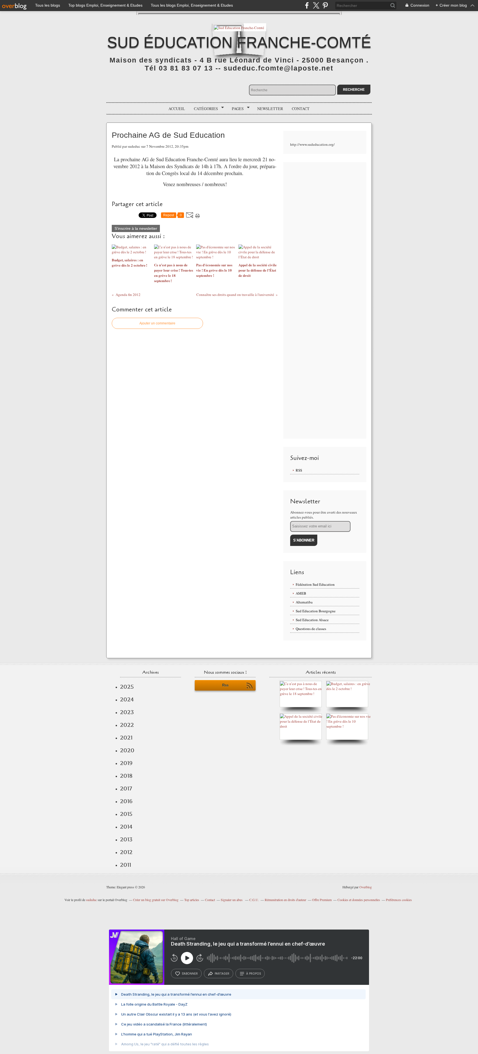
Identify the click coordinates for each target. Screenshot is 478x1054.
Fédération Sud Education (315, 584)
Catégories (204, 108)
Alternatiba (304, 602)
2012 (126, 852)
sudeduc (91, 899)
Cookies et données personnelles (358, 899)
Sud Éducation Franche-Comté (239, 42)
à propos (253, 973)
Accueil (176, 108)
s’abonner (190, 973)
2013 (126, 839)
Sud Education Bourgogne (316, 610)
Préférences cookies (399, 899)
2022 (127, 725)
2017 (126, 788)
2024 (127, 699)
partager (222, 973)
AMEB (301, 593)
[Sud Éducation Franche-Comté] (239, 27)
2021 (126, 737)
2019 (126, 763)
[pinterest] (325, 5)
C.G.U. (254, 899)
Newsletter (270, 108)
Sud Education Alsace (312, 619)
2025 (127, 686)
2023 (127, 712)
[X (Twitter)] (316, 5)
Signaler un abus (232, 899)
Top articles (191, 899)
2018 (126, 775)
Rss (225, 685)
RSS (299, 470)
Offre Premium (322, 899)
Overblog (365, 887)
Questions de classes (311, 628)
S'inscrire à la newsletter (136, 228)
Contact (301, 108)
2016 (126, 801)
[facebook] (306, 5)
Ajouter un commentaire (157, 323)
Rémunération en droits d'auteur (285, 899)
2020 (127, 750)
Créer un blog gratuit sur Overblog (155, 899)
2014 (126, 826)
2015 (126, 814)
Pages (236, 108)
